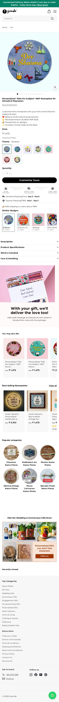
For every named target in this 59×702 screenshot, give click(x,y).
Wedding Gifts (8, 593)
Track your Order (9, 636)
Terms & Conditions (10, 643)
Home (4, 27)
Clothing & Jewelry (10, 618)
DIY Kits (5, 590)
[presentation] (5, 222)
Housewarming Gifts (11, 604)
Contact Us (7, 657)
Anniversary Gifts (9, 597)
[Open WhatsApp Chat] (52, 695)
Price (5, 129)
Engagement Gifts (10, 600)
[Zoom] (55, 87)
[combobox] (29, 18)
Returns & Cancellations (12, 650)
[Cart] (49, 11)
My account (7, 661)
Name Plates (7, 586)
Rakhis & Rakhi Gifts (10, 625)
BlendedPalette (9, 105)
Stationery (6, 622)
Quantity (7, 168)
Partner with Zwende (11, 639)
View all (53, 385)
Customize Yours (29, 180)
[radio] (7, 149)
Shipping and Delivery (11, 647)
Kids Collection (8, 611)
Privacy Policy (8, 654)
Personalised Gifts (10, 608)
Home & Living (8, 615)
